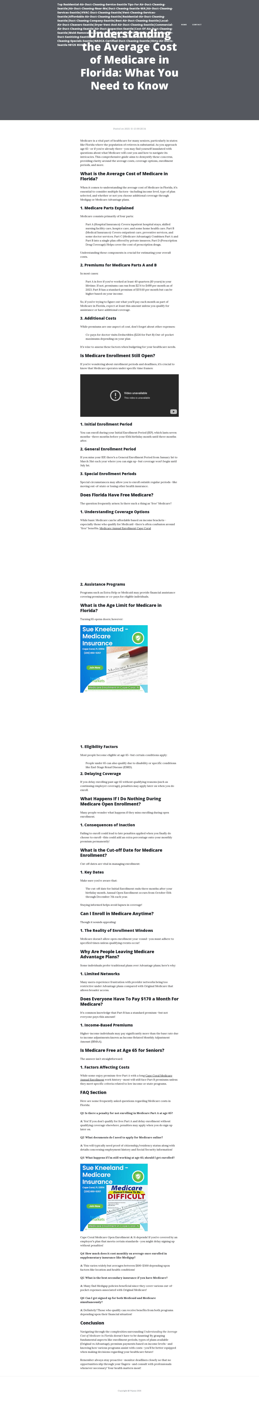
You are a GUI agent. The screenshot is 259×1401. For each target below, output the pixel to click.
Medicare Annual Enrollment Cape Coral (125, 528)
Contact (197, 24)
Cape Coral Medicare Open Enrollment (105, 1237)
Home (184, 24)
